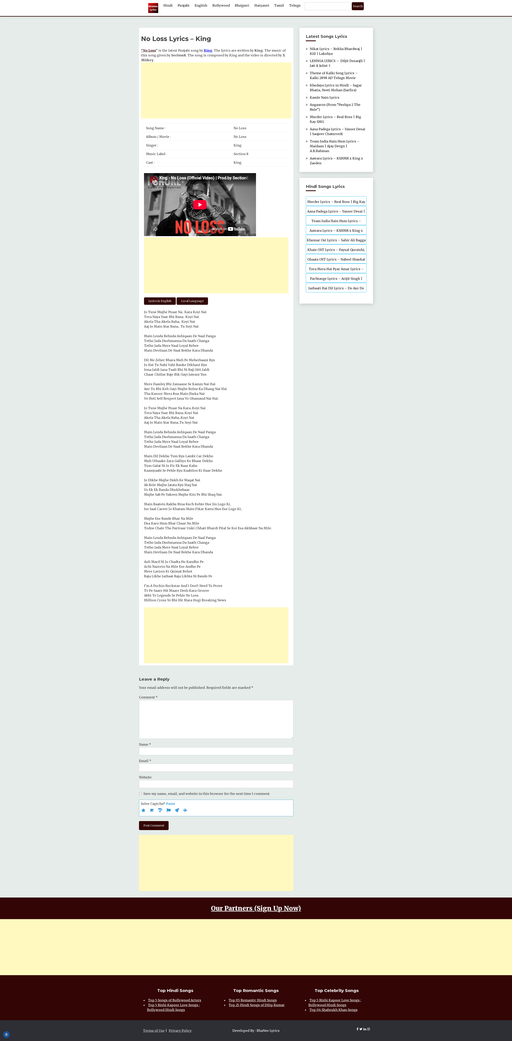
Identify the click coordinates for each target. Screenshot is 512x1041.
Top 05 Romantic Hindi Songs (253, 1000)
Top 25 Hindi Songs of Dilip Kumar (257, 1005)
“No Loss (148, 50)
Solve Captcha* (158, 804)
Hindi (168, 5)
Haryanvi (261, 5)
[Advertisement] (216, 90)
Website (145, 777)
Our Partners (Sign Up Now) (256, 908)
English (201, 5)
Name (145, 744)
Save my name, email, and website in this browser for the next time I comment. (206, 794)
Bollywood (221, 5)
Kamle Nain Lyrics (324, 97)
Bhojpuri (242, 5)
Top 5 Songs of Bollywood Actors (174, 1000)
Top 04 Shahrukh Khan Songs (333, 1010)
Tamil (279, 5)
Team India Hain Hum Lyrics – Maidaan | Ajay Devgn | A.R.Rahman (334, 146)
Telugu (295, 5)
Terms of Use (154, 1031)
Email (145, 761)
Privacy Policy (180, 1031)
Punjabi (183, 5)
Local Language (192, 301)
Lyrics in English (159, 301)
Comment (148, 697)
